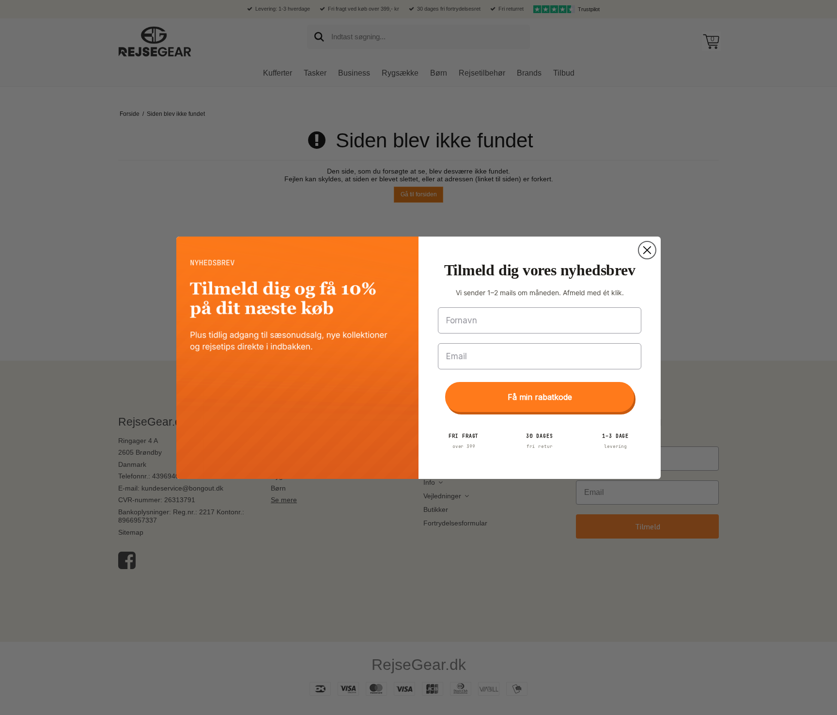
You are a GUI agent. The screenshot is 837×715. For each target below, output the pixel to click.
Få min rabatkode (540, 397)
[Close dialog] (647, 250)
